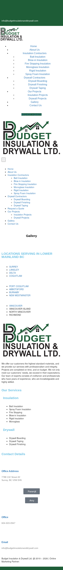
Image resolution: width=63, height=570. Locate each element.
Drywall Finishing (37, 84)
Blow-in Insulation (37, 60)
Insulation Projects (38, 95)
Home (33, 46)
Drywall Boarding (37, 81)
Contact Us (36, 105)
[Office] (5, 508)
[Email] (5, 533)
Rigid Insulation (37, 70)
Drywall (9, 429)
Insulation (11, 398)
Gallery (35, 102)
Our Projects (34, 91)
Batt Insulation (37, 56)
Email (5, 542)
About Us (35, 49)
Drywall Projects (37, 98)
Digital (23, 561)
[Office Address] (5, 462)
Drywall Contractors (34, 77)
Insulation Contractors (34, 53)
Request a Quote (16, 208)
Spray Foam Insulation (37, 74)
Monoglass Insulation (37, 67)
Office (5, 517)
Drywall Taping (38, 88)
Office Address (10, 471)
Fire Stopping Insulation (38, 63)
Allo (30, 561)
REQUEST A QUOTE (31, 114)
